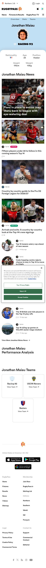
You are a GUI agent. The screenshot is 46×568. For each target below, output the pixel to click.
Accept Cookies (23, 297)
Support (26, 532)
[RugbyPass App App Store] (14, 460)
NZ (24, 515)
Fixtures (5, 486)
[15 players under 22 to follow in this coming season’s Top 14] (23, 138)
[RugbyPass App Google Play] (32, 460)
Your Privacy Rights (23, 285)
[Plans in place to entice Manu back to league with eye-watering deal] (23, 98)
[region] (23, 284)
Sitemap (5, 505)
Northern (26, 500)
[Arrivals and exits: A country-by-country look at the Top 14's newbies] (23, 217)
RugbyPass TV (32, 15)
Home (4, 481)
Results (5, 491)
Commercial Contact (27, 538)
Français (26, 520)
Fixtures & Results (16, 15)
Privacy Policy (7, 532)
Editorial (26, 545)
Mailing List (27, 491)
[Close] (41, 267)
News (4, 15)
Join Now (26, 481)
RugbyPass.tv (28, 486)
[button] (43, 14)
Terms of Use (7, 537)
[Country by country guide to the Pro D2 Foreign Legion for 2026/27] (23, 178)
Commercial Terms (9, 547)
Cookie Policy (7, 542)
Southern (26, 505)
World (25, 510)
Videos (5, 501)
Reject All (23, 291)
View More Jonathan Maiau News (15, 340)
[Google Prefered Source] (23, 467)
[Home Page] (12, 9)
